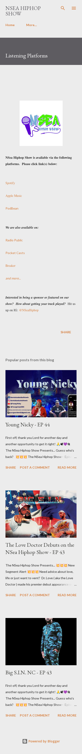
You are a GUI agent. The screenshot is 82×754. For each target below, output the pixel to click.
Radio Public (14, 240)
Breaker (10, 265)
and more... (13, 278)
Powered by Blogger (44, 741)
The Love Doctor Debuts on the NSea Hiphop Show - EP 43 (39, 548)
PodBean (11, 208)
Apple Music (13, 195)
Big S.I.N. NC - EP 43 (28, 672)
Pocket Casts (15, 253)
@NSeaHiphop (28, 310)
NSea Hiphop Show (23, 11)
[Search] (63, 8)
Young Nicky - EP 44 (27, 424)
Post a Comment (35, 467)
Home (10, 25)
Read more (67, 467)
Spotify (10, 183)
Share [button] (66, 332)
